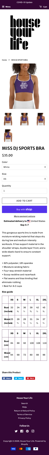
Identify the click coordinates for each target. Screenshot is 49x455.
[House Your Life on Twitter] (16, 431)
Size (4, 174)
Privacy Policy (24, 418)
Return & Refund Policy (24, 411)
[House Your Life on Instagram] (32, 431)
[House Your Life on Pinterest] (27, 431)
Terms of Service (24, 414)
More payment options (24, 216)
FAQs (24, 407)
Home (4, 60)
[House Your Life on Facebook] (21, 431)
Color (5, 162)
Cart (45, 7)
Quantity (6, 185)
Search (24, 403)
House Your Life (27, 441)
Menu (8, 7)
